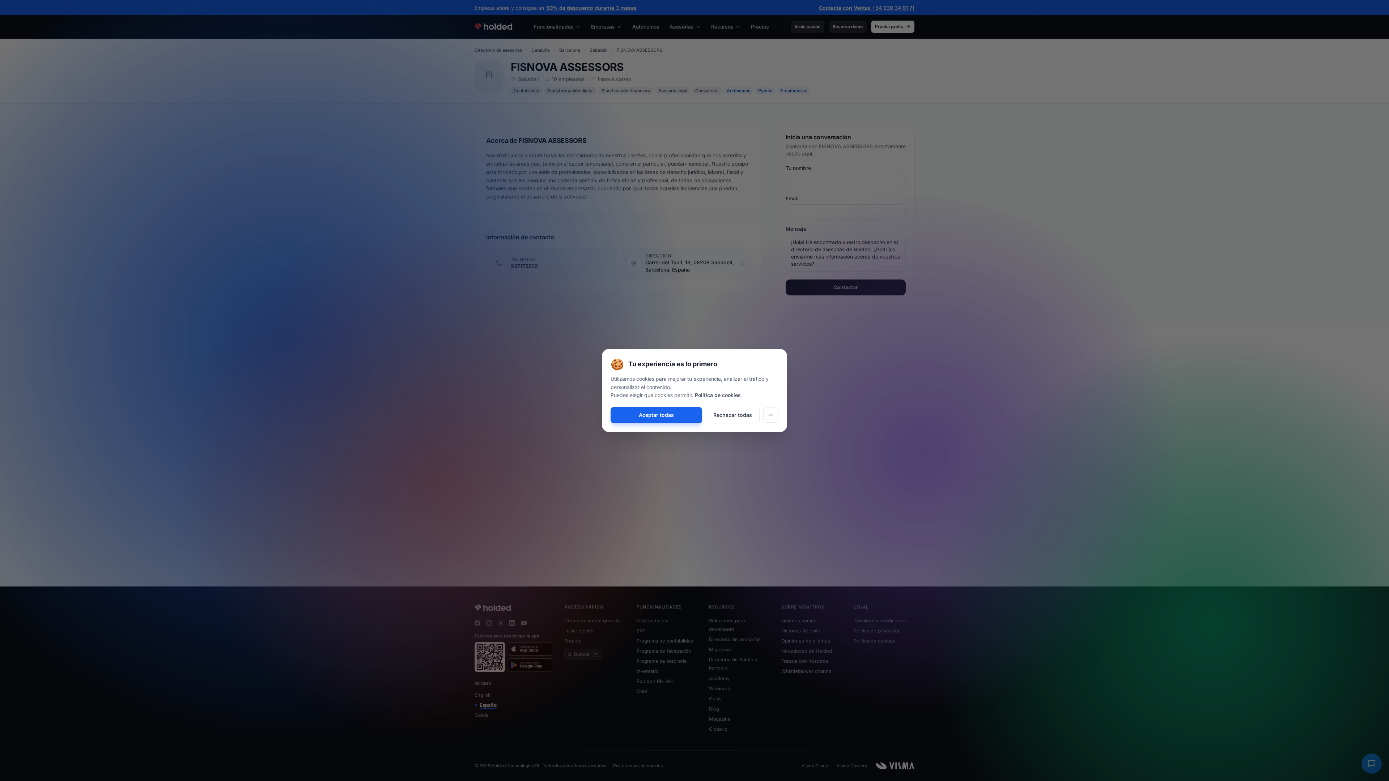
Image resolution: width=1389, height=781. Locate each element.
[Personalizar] (770, 415)
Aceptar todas (656, 415)
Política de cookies (718, 395)
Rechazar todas (732, 415)
